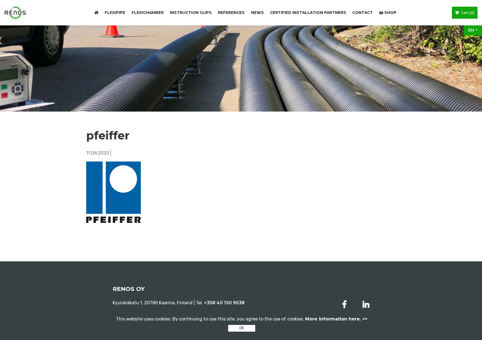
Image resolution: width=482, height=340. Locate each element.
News (257, 12)
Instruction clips (191, 12)
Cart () (467, 13)
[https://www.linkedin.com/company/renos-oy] (366, 304)
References (231, 12)
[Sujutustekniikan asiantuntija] (15, 12)
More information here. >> (336, 319)
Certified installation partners (308, 12)
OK (241, 328)
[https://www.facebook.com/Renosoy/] (346, 304)
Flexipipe (115, 12)
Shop (389, 12)
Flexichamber (148, 12)
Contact (362, 12)
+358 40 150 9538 (224, 302)
